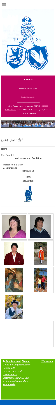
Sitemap (26, 361)
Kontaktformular (28, 97)
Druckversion (12, 361)
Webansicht (47, 361)
